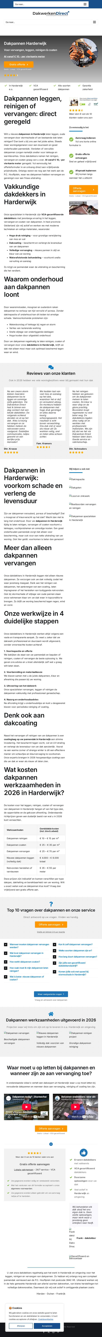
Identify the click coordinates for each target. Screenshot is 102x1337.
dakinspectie (10, 314)
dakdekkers (32, 156)
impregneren (10, 590)
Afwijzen (21, 1326)
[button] (26, 946)
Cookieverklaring (45, 1319)
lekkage (50, 152)
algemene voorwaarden (21, 1188)
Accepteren (47, 1326)
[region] (34, 1318)
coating (46, 586)
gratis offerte (27, 889)
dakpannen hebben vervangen (45, 174)
